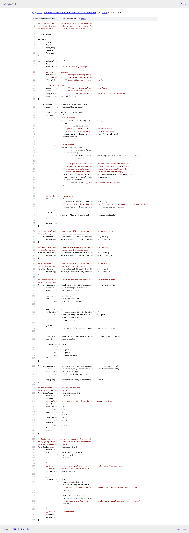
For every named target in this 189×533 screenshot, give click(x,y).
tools (39, 12)
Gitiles (15, 529)
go (32, 12)
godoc (104, 12)
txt (178, 529)
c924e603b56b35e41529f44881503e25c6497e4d (70, 12)
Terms (29, 529)
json (184, 529)
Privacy (22, 529)
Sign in (183, 4)
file (84, 19)
